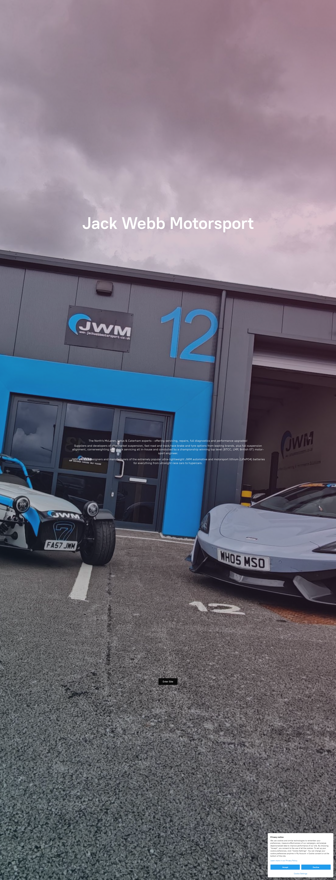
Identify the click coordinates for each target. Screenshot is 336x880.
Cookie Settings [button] (300, 874)
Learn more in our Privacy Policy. (284, 861)
